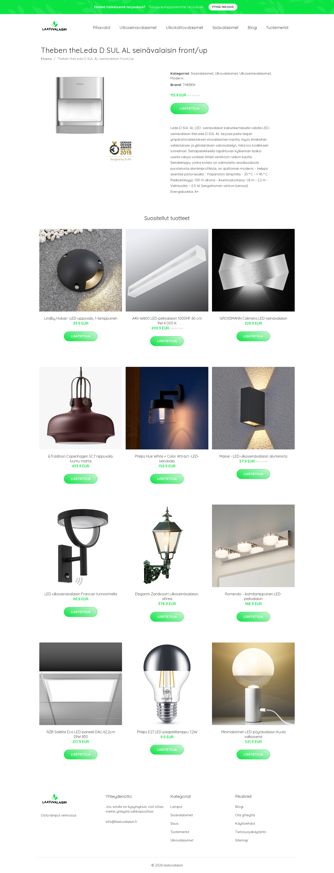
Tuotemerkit (277, 27)
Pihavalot (101, 27)
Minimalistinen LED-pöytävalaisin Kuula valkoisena (253, 734)
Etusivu (46, 58)
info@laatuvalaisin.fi (121, 821)
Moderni (176, 78)
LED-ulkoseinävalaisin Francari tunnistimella (81, 594)
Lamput (176, 806)
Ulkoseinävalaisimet (255, 73)
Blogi (252, 27)
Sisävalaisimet (225, 27)
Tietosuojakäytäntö (250, 832)
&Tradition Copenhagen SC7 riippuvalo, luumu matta (80, 458)
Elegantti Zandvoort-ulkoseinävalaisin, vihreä (167, 596)
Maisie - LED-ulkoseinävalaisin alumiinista (253, 456)
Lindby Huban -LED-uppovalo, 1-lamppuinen (80, 318)
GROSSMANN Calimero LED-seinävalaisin (253, 318)
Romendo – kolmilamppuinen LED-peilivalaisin (253, 596)
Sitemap (241, 840)
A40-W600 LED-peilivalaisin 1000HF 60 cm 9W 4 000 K (167, 320)
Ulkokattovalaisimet (184, 27)
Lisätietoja (189, 108)
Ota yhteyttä (245, 815)
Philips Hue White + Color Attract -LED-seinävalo (167, 458)
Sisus (174, 823)
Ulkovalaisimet (226, 73)
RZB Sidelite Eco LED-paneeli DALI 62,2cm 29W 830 (81, 734)
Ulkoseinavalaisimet (138, 27)
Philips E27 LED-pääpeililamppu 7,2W (167, 732)
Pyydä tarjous (223, 7)
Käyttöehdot (245, 823)
